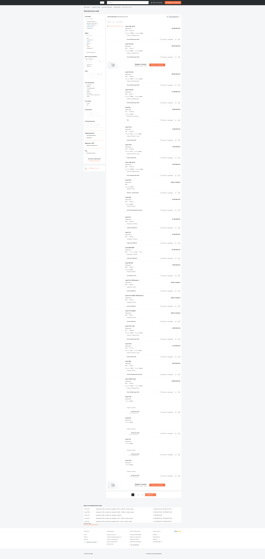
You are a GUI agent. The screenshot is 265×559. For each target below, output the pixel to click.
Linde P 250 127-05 (130, 26)
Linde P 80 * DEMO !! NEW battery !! (134, 295)
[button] (175, 39)
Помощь (86, 537)
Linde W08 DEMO (129, 247)
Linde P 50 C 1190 (129, 326)
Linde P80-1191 (129, 263)
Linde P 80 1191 (129, 44)
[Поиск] (108, 2)
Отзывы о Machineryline (112, 541)
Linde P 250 (128, 396)
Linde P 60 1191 (129, 72)
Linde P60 (127, 107)
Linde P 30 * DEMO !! (130, 310)
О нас (85, 534)
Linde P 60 (128, 217)
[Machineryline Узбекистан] (91, 2)
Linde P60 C (128, 180)
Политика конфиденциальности (114, 537)
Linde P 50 (87, 515)
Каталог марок (110, 544)
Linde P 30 (87, 521)
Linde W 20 (87, 518)
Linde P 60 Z (128, 127)
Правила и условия (111, 534)
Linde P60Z (128, 197)
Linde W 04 (128, 418)
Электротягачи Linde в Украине (91, 524)
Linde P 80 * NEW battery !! (132, 280)
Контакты (86, 539)
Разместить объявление (157, 64)
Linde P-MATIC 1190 (130, 379)
